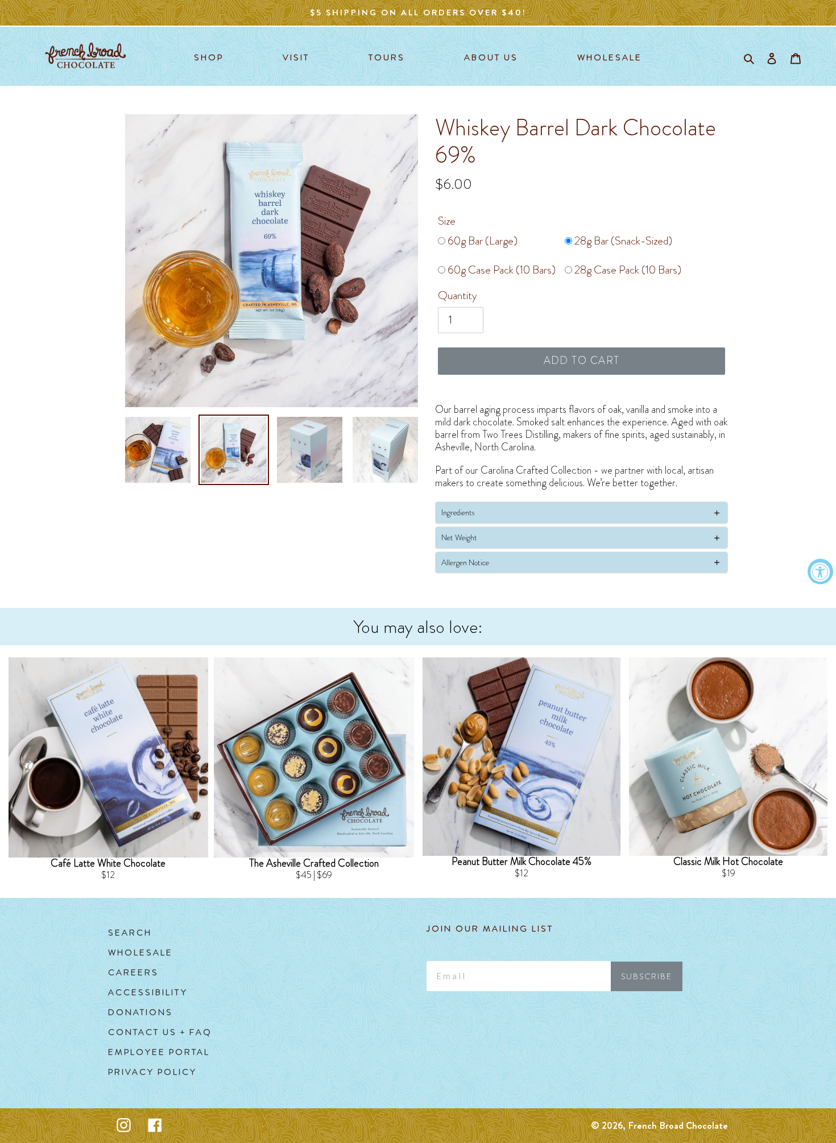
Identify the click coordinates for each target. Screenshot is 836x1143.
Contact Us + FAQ (160, 1032)
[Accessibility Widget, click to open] (820, 572)
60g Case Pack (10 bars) (500, 270)
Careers (133, 972)
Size (447, 221)
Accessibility (148, 992)
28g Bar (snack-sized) (622, 241)
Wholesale (140, 952)
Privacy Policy (152, 1072)
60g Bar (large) (481, 241)
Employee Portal (159, 1052)
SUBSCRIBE (646, 976)
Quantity (457, 295)
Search (130, 932)
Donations (140, 1012)
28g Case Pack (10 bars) (626, 270)
